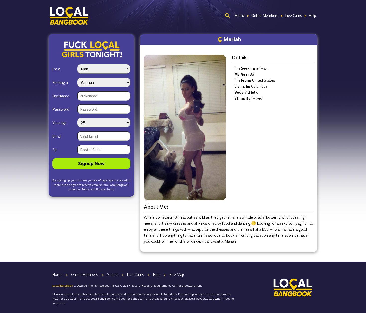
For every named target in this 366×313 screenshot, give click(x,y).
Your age (59, 123)
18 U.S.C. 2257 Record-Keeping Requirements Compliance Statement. (157, 285)
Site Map (176, 274)
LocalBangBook (62, 285)
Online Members (264, 15)
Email (56, 136)
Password (60, 109)
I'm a (56, 69)
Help (312, 15)
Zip (54, 150)
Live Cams (293, 15)
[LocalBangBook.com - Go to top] (293, 287)
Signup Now (91, 163)
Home (240, 15)
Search (112, 274)
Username (60, 96)
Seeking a (60, 82)
